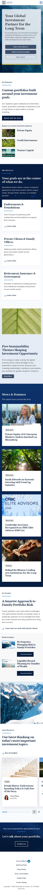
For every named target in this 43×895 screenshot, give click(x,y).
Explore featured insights (21, 52)
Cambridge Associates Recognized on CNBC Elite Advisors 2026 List (19, 528)
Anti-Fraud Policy (21, 865)
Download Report (26, 654)
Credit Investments (27, 140)
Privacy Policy (21, 869)
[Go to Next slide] (39, 812)
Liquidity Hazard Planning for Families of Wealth (28, 664)
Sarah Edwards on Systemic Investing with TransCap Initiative (19, 482)
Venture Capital (25, 150)
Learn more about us (20, 47)
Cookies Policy (21, 878)
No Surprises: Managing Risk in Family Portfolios (26, 645)
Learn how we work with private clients (21, 628)
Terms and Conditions (21, 874)
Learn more (11, 226)
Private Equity (24, 130)
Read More (8, 376)
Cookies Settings (21, 882)
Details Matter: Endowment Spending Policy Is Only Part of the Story (19, 789)
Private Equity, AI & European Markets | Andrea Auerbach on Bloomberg (21, 437)
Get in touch (20, 57)
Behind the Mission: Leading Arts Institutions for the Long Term (20, 573)
